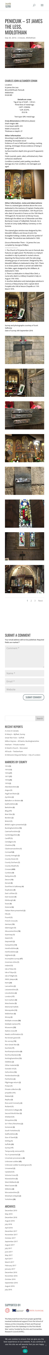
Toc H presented (11, 1154)
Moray (7, 1017)
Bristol (7, 821)
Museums (9, 1027)
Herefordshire (10, 948)
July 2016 (8, 1289)
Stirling (7, 1141)
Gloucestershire (11, 931)
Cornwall (8, 852)
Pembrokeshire (11, 1075)
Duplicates (9, 890)
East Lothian (10, 893)
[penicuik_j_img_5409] (24, 593)
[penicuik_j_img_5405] (24, 364)
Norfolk (8, 1048)
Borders (8, 817)
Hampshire (9, 945)
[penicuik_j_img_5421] (24, 495)
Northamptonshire (12, 1051)
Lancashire (9, 986)
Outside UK (9, 1068)
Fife (6, 914)
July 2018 (8, 1224)
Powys (7, 1086)
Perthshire (9, 1079)
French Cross (10, 921)
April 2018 (9, 1227)
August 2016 (10, 1286)
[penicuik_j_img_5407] (24, 560)
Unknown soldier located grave (17, 1165)
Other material (10, 1065)
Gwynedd (8, 941)
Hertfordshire (10, 952)
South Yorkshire (11, 1130)
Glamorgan (9, 927)
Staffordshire (10, 1134)
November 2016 (11, 1276)
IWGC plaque (10, 979)
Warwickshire (10, 1178)
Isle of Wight (10, 976)
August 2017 (10, 1245)
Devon (7, 879)
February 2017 (10, 1265)
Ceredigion (9, 842)
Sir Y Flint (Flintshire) (13, 1123)
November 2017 (11, 1234)
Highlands (9, 955)
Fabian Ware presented (14, 910)
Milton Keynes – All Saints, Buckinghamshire (22, 741)
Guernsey (8, 934)
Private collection (11, 1089)
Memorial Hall (10, 1007)
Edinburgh (9, 900)
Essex (7, 903)
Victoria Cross (10, 1175)
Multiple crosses (11, 1020)
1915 (7, 769)
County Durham (11, 862)
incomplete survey (12, 958)
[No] (45, 1345)
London (8, 996)
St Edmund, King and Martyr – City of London (22, 755)
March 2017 (9, 1262)
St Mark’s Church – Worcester (16, 748)
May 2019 (8, 1214)
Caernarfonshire (11, 831)
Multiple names (11, 1024)
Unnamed (9, 1168)
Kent (7, 982)
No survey (9, 1041)
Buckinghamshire (11, 828)
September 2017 (11, 1241)
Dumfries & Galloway (13, 886)
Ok (25, 1351)
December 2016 (11, 1272)
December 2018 (11, 1217)
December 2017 (11, 1231)
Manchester (9, 1003)
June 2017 (9, 1252)
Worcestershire (11, 1192)
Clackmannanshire (12, 848)
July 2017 (8, 1248)
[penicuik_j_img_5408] (24, 397)
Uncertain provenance (13, 1158)
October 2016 (10, 1279)
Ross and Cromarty (12, 1103)
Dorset (7, 883)
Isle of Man (9, 969)
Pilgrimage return (11, 1082)
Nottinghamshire (11, 1058)
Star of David (10, 1137)
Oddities (8, 1062)
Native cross (10, 1031)
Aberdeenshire (10, 787)
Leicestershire (10, 989)
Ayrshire (8, 797)
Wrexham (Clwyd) (12, 1196)
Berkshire (8, 807)
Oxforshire (9, 1072)
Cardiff (7, 838)
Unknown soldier (11, 1161)
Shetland (8, 1117)
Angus (7, 790)
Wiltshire (8, 1189)
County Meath (10, 866)
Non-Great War (11, 1044)
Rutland (8, 1106)
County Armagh (11, 855)
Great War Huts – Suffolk (14, 737)
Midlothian (31, 37)
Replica (7, 1099)
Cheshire (8, 845)
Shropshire (9, 1120)
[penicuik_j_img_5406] (24, 528)
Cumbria (8, 872)
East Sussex (9, 897)
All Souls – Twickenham (14, 751)
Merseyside (9, 1010)
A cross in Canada (12, 731)
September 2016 (11, 1282)
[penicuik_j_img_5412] (24, 462)
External (8, 907)
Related (8, 1096)
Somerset (8, 1127)
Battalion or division (13, 800)
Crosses (21, 37)
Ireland (7, 965)
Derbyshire (9, 876)
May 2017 (8, 1255)
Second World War (12, 1113)
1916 (7, 773)
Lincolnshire (9, 993)
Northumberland (11, 1055)
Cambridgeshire (11, 835)
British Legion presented (14, 824)
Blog (6, 811)
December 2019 (11, 1210)
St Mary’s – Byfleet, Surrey (15, 734)
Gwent (7, 938)
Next (40, 600)
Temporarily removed (13, 1151)
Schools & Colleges (12, 1110)
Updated (8, 1172)
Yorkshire (8, 1199)
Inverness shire (11, 962)
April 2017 (9, 1258)
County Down (10, 859)
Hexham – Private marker (15, 744)
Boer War (8, 814)
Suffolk (7, 1144)
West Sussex (10, 1185)
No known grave (11, 1037)
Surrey (7, 1147)
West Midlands (10, 1182)
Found (7, 917)
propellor (8, 1092)
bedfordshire (10, 804)
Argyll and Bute (11, 793)
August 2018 (10, 1221)
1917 (7, 776)
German (8, 924)
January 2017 (10, 1269)
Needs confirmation (13, 1034)
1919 (7, 783)
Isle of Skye (9, 972)
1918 (7, 780)
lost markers (10, 1000)
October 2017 (10, 1238)
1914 (7, 766)
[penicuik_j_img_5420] (24, 429)
